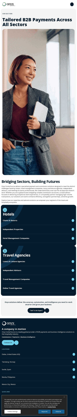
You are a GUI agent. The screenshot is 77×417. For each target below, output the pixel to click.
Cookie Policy (52, 407)
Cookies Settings (13, 411)
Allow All (58, 411)
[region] (34, 405)
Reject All (44, 411)
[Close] (64, 397)
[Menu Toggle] (72, 4)
